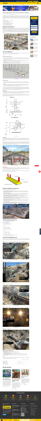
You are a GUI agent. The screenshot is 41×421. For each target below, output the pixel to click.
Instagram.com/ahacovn (24, 410)
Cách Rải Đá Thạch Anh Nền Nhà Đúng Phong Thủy (36, 51)
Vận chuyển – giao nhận (33, 411)
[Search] (37, 3)
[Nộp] (37, 14)
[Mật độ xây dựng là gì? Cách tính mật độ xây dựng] (7, 373)
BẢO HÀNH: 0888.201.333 (35, 1)
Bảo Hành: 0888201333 (23, 408)
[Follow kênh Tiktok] (40, 232)
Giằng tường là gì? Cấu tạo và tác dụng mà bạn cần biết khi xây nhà (36, 44)
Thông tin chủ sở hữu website (34, 405)
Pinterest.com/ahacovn (24, 411)
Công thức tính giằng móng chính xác (7, 23)
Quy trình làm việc (33, 409)
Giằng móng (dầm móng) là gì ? (6, 21)
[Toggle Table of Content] (11, 20)
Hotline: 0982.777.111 (23, 407)
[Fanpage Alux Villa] (40, 229)
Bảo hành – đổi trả (33, 412)
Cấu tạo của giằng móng (6, 22)
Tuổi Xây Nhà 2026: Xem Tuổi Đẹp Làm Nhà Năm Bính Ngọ (15, 380)
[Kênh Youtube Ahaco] (40, 230)
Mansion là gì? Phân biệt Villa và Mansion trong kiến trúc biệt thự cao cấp (36, 40)
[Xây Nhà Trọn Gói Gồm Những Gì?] (25, 372)
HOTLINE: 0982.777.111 (30, 1)
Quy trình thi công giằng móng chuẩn (7, 24)
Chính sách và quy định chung (34, 408)
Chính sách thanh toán (33, 410)
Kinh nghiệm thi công (13, 14)
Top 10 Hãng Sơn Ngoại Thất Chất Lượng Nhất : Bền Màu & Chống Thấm (36, 48)
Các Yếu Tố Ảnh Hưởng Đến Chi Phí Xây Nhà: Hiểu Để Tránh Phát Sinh (36, 55)
